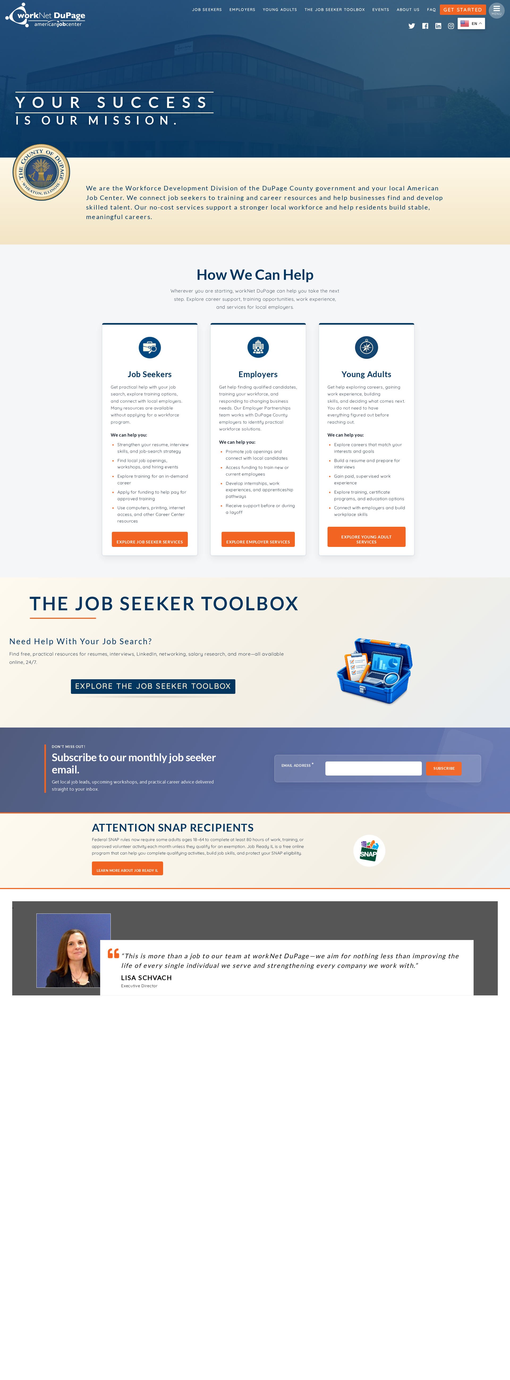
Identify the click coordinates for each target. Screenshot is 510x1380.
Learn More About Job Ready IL (127, 870)
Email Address (298, 765)
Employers (243, 9)
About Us (408, 9)
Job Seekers (207, 9)
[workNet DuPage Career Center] (45, 15)
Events (380, 9)
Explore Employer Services (258, 541)
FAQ (431, 9)
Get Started (463, 9)
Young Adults (280, 9)
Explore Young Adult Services (366, 539)
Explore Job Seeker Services (150, 541)
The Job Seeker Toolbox (335, 9)
